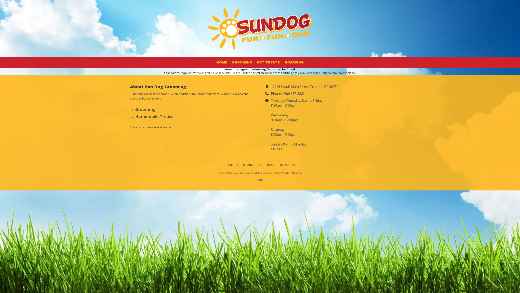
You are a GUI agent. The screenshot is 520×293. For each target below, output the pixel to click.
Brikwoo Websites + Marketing (288, 173)
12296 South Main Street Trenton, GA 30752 (304, 86)
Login (260, 179)
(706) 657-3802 (293, 93)
